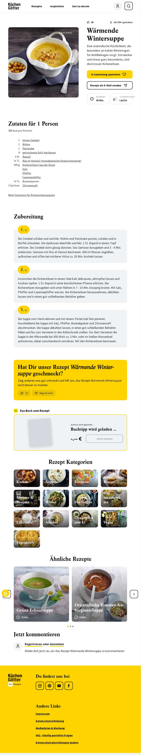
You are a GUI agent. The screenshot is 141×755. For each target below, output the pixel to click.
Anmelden (57, 644)
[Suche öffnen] (129, 6)
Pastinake (28, 148)
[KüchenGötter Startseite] (14, 6)
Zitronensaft (30, 185)
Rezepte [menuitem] (36, 6)
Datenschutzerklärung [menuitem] (50, 721)
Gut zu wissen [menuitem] (80, 6)
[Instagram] (40, 686)
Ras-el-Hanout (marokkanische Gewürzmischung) (51, 160)
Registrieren (33, 644)
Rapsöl (26, 156)
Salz (24, 169)
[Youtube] (59, 686)
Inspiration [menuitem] (57, 6)
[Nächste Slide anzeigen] (134, 594)
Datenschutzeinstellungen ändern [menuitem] (57, 742)
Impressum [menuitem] (43, 713)
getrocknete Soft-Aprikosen (39, 152)
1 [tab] (68, 626)
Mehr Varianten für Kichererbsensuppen (31, 195)
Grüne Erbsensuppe (34, 610)
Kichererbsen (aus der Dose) (38, 165)
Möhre (26, 144)
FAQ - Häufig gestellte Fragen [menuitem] (54, 735)
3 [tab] (73, 626)
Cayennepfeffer (31, 177)
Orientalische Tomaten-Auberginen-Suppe (99, 607)
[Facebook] (69, 686)
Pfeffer (26, 173)
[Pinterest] (49, 686)
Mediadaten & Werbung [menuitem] (50, 728)
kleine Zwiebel (31, 140)
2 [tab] (70, 626)
